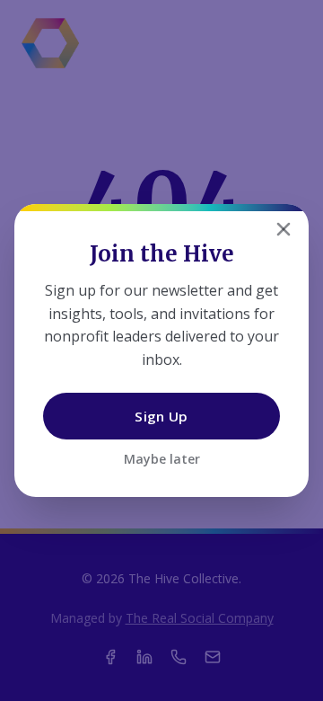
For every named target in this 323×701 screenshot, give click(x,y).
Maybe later (162, 458)
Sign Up (161, 416)
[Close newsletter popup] (283, 229)
